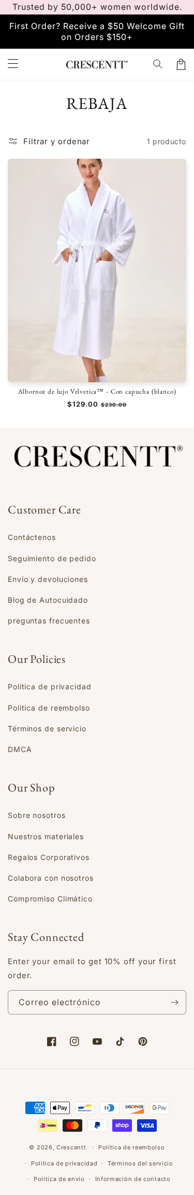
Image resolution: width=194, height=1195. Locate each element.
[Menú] (13, 64)
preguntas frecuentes (49, 620)
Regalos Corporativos (48, 857)
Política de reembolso (131, 1147)
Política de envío (59, 1179)
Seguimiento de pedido (52, 558)
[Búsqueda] (158, 64)
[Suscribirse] (174, 1002)
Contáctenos (32, 537)
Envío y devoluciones (48, 579)
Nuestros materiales (46, 836)
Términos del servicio (140, 1163)
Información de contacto (133, 1179)
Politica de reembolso (49, 707)
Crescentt (71, 1147)
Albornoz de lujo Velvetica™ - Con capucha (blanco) (97, 391)
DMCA (20, 749)
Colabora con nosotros (51, 877)
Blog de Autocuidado (48, 599)
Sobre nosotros (37, 815)
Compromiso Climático (50, 898)
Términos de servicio (47, 728)
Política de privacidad (50, 686)
